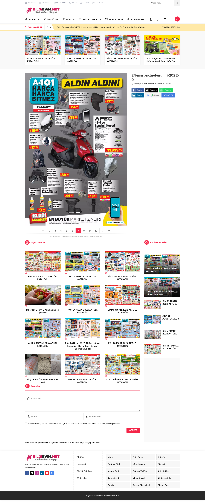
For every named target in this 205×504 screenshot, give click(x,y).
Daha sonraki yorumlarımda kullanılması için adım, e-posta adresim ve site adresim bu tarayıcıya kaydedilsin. (74, 423)
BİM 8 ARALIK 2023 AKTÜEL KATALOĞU (169, 334)
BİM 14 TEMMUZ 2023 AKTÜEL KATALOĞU (170, 348)
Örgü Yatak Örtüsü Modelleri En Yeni (43, 381)
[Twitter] (32, 473)
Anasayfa (137, 84)
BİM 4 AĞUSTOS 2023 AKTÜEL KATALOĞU (122, 60)
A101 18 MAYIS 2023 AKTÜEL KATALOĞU (42, 344)
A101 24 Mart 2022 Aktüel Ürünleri (157, 84)
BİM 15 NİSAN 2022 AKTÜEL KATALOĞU (122, 311)
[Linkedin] (42, 473)
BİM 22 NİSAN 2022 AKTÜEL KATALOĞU (122, 278)
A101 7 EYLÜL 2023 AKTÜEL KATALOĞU (82, 278)
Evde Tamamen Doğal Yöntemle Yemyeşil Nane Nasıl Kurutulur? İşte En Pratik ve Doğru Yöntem (100, 27)
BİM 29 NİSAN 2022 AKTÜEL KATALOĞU (169, 304)
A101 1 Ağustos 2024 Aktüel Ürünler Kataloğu (160, 293)
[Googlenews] (52, 473)
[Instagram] (37, 473)
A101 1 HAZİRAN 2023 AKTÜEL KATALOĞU (161, 270)
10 (96, 230)
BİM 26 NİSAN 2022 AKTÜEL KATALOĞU (43, 278)
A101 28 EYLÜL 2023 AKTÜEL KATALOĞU (82, 60)
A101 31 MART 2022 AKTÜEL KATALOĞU (41, 60)
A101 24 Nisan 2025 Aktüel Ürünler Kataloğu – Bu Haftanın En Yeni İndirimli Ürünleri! (82, 346)
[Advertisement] (156, 121)
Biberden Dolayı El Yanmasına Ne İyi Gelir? (42, 311)
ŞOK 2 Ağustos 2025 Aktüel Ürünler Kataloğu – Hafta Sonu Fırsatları (161, 61)
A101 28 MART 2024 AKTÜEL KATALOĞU (122, 344)
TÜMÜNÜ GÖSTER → (171, 27)
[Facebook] (27, 473)
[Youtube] (47, 473)
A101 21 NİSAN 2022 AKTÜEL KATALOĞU (82, 311)
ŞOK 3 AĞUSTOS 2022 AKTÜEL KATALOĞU (122, 381)
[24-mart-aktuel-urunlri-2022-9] (76, 224)
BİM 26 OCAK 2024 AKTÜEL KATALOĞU (82, 381)
